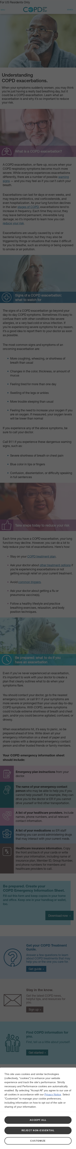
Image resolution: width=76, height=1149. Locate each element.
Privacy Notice (52, 1094)
